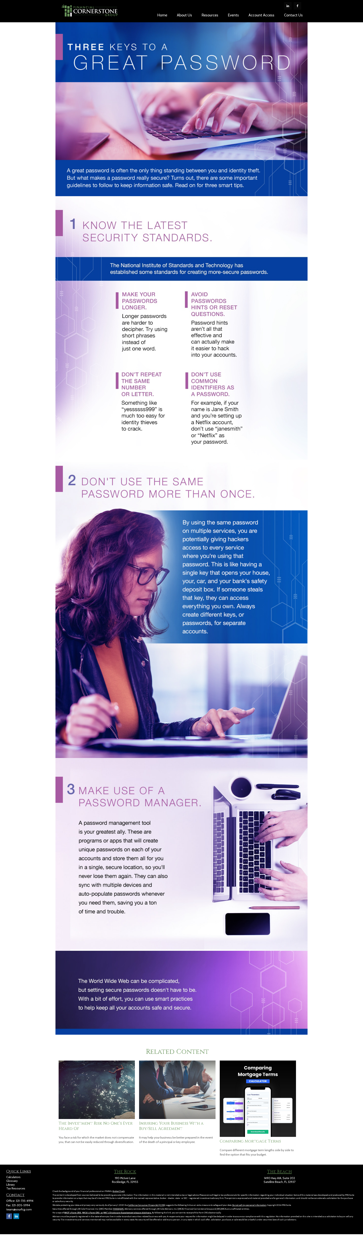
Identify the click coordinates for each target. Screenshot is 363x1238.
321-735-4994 (24, 1201)
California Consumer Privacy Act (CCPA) (146, 1205)
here (148, 1212)
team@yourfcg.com (19, 1209)
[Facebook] (297, 6)
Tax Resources (15, 1188)
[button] (162, 15)
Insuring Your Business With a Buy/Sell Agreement (171, 1126)
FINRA (116, 1209)
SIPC (122, 1209)
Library (10, 1184)
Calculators (13, 1177)
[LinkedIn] (288, 6)
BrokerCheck (119, 1191)
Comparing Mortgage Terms (250, 1141)
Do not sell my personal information (249, 1205)
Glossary (12, 1181)
